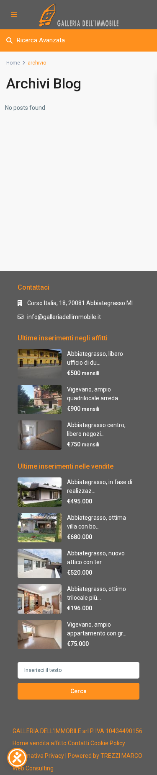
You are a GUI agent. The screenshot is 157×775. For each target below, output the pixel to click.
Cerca (78, 691)
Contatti (78, 743)
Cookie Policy (107, 743)
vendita (39, 743)
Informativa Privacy (38, 755)
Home (13, 63)
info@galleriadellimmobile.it (64, 317)
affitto (59, 743)
